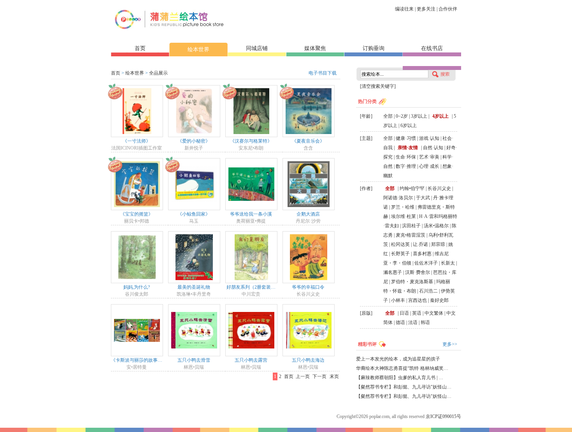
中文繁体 (434, 313)
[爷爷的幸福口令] (308, 257)
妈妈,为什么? (136, 287)
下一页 (319, 376)
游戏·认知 (429, 138)
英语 (416, 313)
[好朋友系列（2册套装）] (251, 257)
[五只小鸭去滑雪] (194, 330)
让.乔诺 (420, 244)
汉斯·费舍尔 (417, 272)
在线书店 (432, 48)
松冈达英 (400, 244)
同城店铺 (257, 48)
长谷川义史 (439, 188)
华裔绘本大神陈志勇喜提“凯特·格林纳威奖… (402, 368)
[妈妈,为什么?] (137, 257)
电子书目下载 (323, 73)
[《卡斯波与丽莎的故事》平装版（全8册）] (137, 330)
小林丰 (398, 300)
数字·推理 (406, 166)
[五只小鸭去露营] (251, 330)
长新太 (448, 263)
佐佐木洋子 (426, 263)
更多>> (449, 344)
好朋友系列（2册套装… (250, 287)
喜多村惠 (422, 253)
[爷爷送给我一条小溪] (251, 183)
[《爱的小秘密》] (194, 110)
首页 (140, 48)
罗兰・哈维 (402, 207)
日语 (404, 313)
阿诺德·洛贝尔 (398, 197)
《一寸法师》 (137, 141)
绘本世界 (198, 49)
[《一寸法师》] (137, 110)
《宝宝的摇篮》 (136, 214)
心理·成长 (429, 166)
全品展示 (158, 73)
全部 (388, 116)
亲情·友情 (408, 147)
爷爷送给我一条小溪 (251, 214)
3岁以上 (419, 116)
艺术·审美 (429, 157)
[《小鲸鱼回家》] (194, 183)
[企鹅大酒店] (309, 183)
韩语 (425, 322)
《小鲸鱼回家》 (193, 214)
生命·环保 (406, 157)
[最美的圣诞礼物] (193, 257)
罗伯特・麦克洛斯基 (412, 281)
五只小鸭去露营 (251, 360)
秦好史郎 (439, 300)
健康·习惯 (406, 138)
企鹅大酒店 (308, 214)
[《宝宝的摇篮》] (137, 183)
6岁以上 (408, 125)
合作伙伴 (448, 9)
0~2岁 (402, 116)
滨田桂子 (411, 225)
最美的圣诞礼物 (193, 287)
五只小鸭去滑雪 (193, 360)
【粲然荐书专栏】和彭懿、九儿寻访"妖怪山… (403, 387)
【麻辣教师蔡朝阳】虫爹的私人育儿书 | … (399, 377)
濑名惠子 (392, 272)
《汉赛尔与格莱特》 (251, 141)
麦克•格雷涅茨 (410, 235)
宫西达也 (417, 300)
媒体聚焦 (315, 48)
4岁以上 (440, 116)
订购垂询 (373, 48)
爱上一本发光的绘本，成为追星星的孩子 (398, 359)
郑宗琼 (438, 244)
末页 (334, 376)
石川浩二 (428, 291)
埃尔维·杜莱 (403, 216)
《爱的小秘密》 (193, 141)
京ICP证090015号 (443, 416)
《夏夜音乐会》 (308, 141)
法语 (413, 322)
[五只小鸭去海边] (309, 330)
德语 (400, 322)
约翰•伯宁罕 (412, 188)
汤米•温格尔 (436, 225)
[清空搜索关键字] (378, 86)
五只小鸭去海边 (308, 360)
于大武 (423, 197)
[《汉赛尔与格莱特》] (251, 110)
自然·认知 (433, 147)
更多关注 (426, 9)
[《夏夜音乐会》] (309, 110)
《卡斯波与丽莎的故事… (136, 360)
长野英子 (400, 253)
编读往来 (404, 9)
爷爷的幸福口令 (308, 287)
